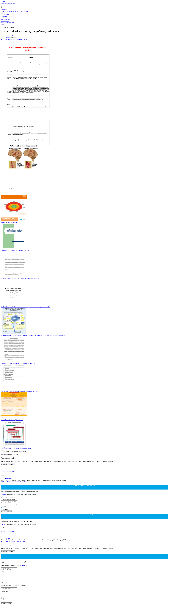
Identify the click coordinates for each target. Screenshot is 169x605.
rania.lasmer (12, 36)
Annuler (3, 603)
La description (8, 499)
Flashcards (12, 3)
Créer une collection (6, 511)
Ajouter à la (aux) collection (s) (9, 39)
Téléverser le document (7, 11)
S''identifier (4, 9)
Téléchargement (5, 37)
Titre (2, 496)
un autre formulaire (20, 565)
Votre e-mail (4, 582)
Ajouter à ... (14, 37)
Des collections (11, 16)
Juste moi (5, 509)
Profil (2, 24)
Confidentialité (9, 481)
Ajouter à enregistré (23, 39)
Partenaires (8, 478)
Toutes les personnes (8, 508)
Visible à (3, 506)
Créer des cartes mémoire (21, 11)
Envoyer (9, 603)
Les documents (5, 3)
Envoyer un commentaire (7, 464)
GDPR (3, 481)
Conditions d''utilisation (19, 481)
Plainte (2, 478)
